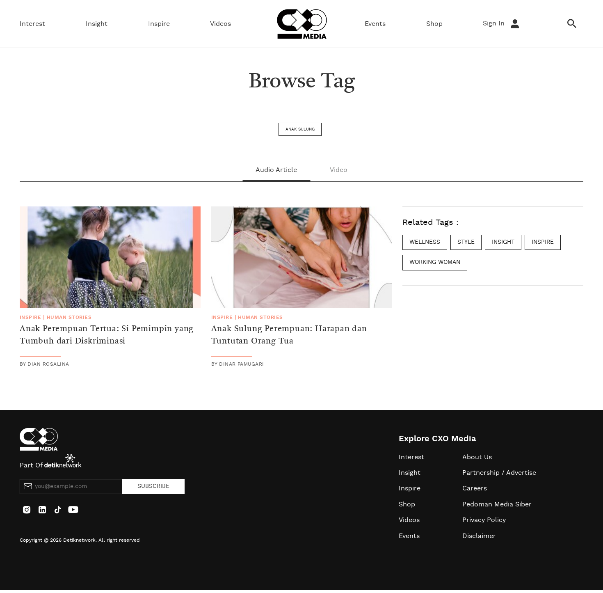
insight (503, 242)
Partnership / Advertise (499, 472)
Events (375, 24)
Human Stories (69, 317)
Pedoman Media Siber (497, 504)
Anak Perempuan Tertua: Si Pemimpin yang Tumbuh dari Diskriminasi (107, 335)
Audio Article (276, 170)
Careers (474, 488)
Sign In (495, 23)
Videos (220, 24)
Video (338, 170)
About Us (477, 457)
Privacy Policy (484, 520)
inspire (543, 242)
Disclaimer (479, 536)
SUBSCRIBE (153, 486)
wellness (424, 242)
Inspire (159, 24)
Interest (32, 24)
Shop (434, 24)
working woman (434, 262)
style (466, 242)
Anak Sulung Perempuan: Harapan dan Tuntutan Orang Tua (289, 335)
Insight (96, 24)
